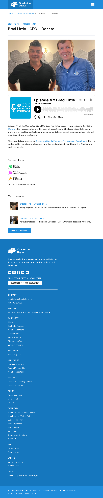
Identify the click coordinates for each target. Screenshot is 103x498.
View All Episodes (19, 231)
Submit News (13, 452)
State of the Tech (15, 341)
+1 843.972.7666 (15, 303)
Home (10, 13)
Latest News (13, 448)
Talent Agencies (15, 423)
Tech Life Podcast (16, 326)
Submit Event (13, 465)
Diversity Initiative (15, 345)
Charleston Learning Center (20, 381)
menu (92, 4)
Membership (13, 360)
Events (11, 458)
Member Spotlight (16, 330)
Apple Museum (14, 337)
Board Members (15, 395)
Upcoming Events (15, 462)
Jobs (10, 471)
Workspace (13, 351)
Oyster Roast (13, 333)
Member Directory (16, 372)
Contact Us (13, 399)
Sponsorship (13, 427)
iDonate (11, 129)
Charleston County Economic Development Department (61, 141)
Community (13, 318)
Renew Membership (16, 368)
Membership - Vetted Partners (21, 416)
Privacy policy (31, 494)
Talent (11, 378)
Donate (11, 402)
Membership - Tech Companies (21, 412)
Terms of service (15, 494)
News (10, 444)
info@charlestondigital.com (20, 299)
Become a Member (16, 364)
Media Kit (12, 439)
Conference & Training (17, 435)
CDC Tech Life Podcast (25, 13)
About (11, 391)
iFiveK (10, 322)
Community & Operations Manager (23, 475)
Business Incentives (16, 420)
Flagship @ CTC (14, 354)
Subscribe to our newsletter (25, 283)
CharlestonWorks (15, 385)
